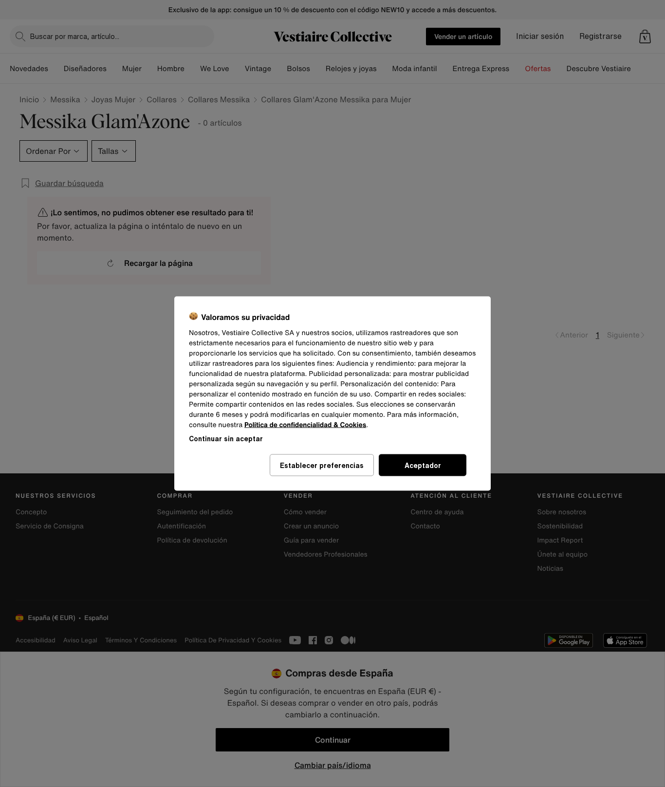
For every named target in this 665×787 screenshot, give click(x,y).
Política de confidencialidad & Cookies (305, 425)
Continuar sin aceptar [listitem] (226, 438)
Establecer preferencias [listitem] (322, 465)
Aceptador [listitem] (423, 465)
